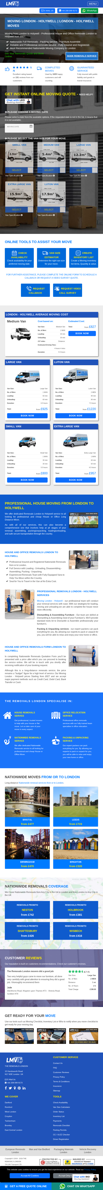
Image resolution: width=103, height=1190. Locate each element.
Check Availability (60, 1097)
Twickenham (10, 1115)
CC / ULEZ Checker (61, 1129)
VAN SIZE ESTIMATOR (51, 258)
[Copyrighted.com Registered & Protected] (50, 1156)
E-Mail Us (11, 1073)
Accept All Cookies (30, 1175)
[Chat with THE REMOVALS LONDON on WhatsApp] (63, 1186)
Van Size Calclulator (61, 1101)
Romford (8, 1101)
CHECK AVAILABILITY (19, 258)
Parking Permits (60, 1124)
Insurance (57, 1080)
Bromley (8, 1119)
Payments (57, 1115)
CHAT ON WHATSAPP (81, 1186)
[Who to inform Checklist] (83, 1030)
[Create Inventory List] (51, 1030)
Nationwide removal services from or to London (41, 783)
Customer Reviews (61, 1066)
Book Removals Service (82, 56)
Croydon (8, 1110)
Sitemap (56, 1085)
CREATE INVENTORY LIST (84, 258)
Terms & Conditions (61, 1075)
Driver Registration (61, 1133)
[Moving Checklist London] (19, 1030)
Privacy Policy (90, 1169)
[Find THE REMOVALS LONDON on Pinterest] (19, 1082)
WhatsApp (92, 10)
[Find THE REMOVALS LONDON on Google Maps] (15, 1082)
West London (10, 1106)
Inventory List (59, 1110)
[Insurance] (79, 1156)
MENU (93, 3)
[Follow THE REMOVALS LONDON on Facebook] (6, 1082)
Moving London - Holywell (50, 601)
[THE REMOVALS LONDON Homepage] (12, 4)
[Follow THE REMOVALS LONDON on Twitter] (10, 1082)
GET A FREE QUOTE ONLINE (28, 1186)
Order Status (58, 1106)
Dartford (8, 1097)
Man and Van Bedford (39, 1143)
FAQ (55, 1062)
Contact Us (57, 1057)
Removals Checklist (61, 1119)
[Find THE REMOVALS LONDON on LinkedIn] (24, 1082)
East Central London (13, 1124)
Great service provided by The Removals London (32, 971)
